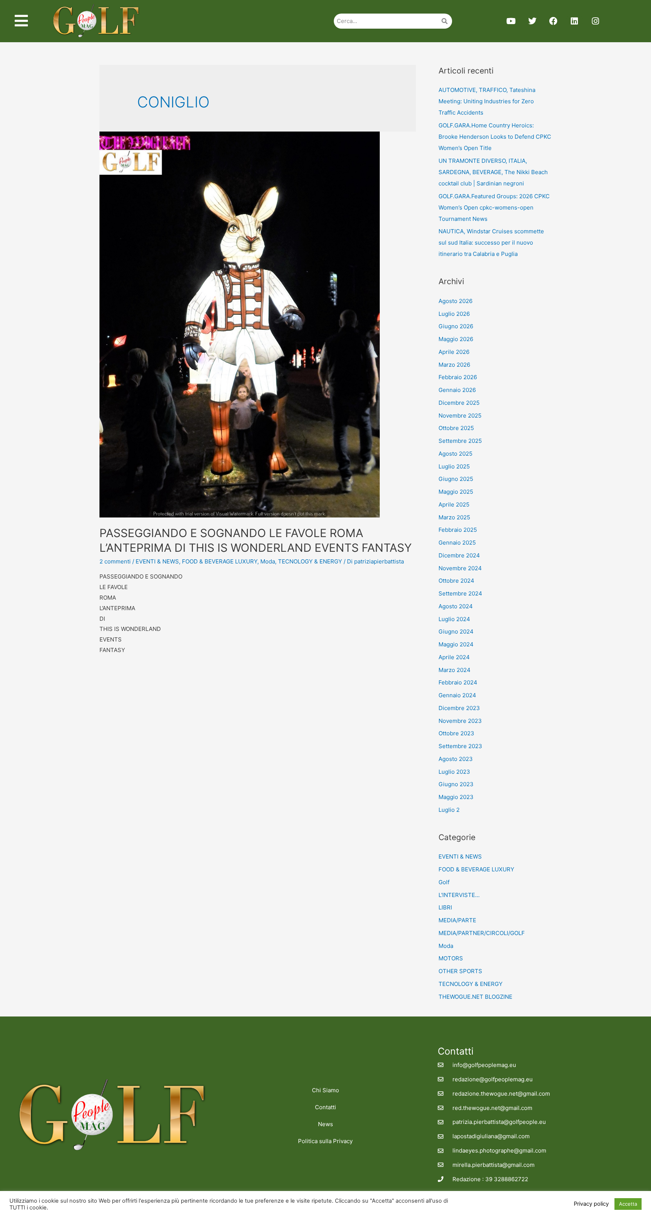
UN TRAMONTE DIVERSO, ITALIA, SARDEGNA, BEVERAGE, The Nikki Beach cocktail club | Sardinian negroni (493, 172)
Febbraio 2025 (458, 529)
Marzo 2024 (455, 670)
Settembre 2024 (460, 593)
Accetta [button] (628, 1204)
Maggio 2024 (456, 644)
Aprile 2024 (454, 657)
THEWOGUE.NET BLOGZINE (475, 996)
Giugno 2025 (456, 478)
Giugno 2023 (456, 784)
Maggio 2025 (456, 491)
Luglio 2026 (454, 313)
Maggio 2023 (456, 797)
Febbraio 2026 (458, 377)
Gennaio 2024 (457, 695)
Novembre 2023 (460, 720)
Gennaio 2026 (457, 389)
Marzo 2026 (454, 364)
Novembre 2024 (460, 568)
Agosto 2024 (456, 606)
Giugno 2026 (456, 326)
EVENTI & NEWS (157, 561)
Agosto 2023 (456, 758)
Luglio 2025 (454, 466)
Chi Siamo (325, 1090)
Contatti (325, 1107)
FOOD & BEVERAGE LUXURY (219, 561)
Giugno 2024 (456, 631)
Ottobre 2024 (456, 580)
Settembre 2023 (460, 746)
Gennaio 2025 (457, 542)
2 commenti (115, 561)
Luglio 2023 (454, 771)
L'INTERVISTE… (459, 895)
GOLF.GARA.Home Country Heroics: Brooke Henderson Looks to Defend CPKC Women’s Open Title (495, 137)
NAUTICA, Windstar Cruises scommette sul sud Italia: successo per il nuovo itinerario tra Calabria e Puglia (491, 242)
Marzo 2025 (454, 517)
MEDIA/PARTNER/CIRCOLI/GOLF (482, 933)
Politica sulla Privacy (325, 1141)
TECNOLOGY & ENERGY (310, 561)
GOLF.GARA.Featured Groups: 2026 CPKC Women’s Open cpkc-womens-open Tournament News (494, 207)
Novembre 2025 (460, 415)
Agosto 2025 (455, 453)
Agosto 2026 (455, 301)
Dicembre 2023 (459, 708)
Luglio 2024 (454, 619)
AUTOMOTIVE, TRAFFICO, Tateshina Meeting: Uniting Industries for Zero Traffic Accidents (487, 101)
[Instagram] (595, 21)
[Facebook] (553, 21)
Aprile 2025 (454, 504)
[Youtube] (511, 21)
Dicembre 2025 (459, 402)
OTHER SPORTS (460, 971)
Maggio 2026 (456, 339)
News (325, 1124)
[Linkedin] (574, 21)
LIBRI (445, 907)
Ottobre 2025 (456, 428)
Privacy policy (591, 1203)
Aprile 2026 (454, 351)
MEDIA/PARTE (457, 920)
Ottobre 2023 (456, 733)
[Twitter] (532, 21)
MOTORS (451, 958)
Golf (444, 882)
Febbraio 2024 (458, 682)
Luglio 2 (449, 809)
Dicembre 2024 (459, 555)
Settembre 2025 (460, 440)
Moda (267, 561)
